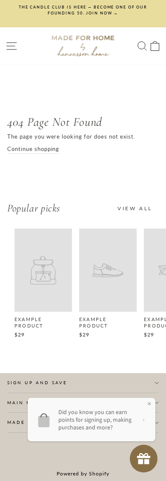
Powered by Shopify (83, 473)
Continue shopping (33, 148)
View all (134, 208)
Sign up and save (37, 382)
